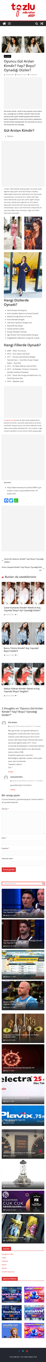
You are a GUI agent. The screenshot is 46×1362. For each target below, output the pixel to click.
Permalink (37, 726)
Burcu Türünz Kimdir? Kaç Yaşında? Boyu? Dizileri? (21, 649)
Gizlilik (4, 1258)
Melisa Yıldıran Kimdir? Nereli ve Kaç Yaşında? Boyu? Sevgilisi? (22, 690)
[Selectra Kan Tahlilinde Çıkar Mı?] (23, 1089)
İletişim (4, 1265)
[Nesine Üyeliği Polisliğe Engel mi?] (23, 964)
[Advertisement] (23, 93)
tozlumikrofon (10, 75)
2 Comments (33, 75)
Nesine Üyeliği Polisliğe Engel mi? (16, 973)
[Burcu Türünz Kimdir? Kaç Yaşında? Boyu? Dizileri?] (23, 624)
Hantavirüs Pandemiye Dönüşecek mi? (18, 1068)
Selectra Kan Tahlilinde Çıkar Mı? (16, 1098)
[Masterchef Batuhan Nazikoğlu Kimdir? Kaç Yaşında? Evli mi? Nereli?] (23, 995)
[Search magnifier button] (43, 883)
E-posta (5, 848)
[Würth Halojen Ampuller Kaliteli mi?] (23, 1174)
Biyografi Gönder (7, 1254)
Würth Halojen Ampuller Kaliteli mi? (17, 1183)
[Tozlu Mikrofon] (4, 23)
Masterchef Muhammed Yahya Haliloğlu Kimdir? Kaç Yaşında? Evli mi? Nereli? (22, 942)
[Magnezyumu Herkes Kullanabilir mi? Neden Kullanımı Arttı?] (23, 1028)
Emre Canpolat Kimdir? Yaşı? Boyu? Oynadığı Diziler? (22, 568)
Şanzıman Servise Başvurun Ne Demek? (19, 1153)
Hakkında (5, 1261)
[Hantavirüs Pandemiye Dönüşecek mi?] (23, 1059)
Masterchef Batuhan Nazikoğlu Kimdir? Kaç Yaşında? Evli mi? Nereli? (20, 1003)
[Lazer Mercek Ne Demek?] (23, 1228)
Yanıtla (10, 772)
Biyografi (7, 56)
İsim (4, 838)
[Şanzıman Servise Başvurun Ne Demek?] (23, 1144)
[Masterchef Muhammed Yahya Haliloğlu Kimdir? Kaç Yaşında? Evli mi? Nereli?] (23, 934)
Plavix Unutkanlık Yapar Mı (14, 1120)
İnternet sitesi (7, 858)
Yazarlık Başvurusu (8, 1272)
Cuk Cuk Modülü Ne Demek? (14, 1207)
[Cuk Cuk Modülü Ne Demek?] (23, 1202)
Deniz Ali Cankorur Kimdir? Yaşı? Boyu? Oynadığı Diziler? (24, 560)
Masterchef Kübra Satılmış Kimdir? (17, 910)
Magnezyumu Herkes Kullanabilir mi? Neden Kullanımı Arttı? (21, 1036)
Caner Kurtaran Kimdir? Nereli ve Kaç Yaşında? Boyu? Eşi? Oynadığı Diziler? (22, 609)
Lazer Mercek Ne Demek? (13, 1237)
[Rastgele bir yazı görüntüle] (41, 23)
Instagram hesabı (10, 420)
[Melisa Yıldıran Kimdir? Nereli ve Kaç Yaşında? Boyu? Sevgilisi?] (23, 664)
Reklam (4, 1268)
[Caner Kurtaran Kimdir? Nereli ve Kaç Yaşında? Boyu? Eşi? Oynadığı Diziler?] (23, 583)
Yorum (5, 809)
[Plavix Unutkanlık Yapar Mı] (23, 1115)
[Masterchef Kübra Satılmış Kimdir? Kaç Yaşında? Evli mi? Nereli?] (23, 903)
